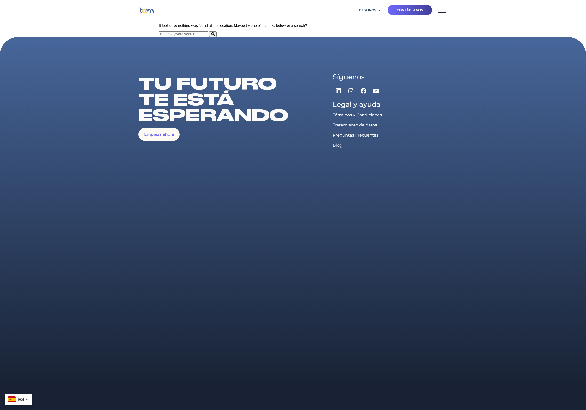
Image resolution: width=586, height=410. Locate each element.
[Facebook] (363, 90)
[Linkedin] (338, 90)
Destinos (367, 10)
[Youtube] (376, 90)
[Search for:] (184, 34)
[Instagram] (351, 90)
